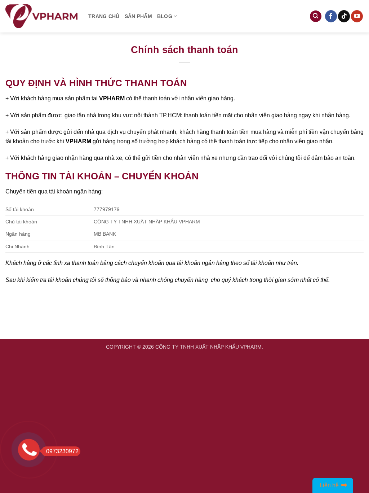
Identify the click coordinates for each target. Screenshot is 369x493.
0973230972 (62, 451)
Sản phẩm (138, 16)
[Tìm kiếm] (315, 16)
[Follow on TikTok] (344, 16)
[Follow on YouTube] (357, 16)
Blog (164, 16)
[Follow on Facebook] (331, 16)
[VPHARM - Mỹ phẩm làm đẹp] (41, 16)
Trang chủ (104, 16)
